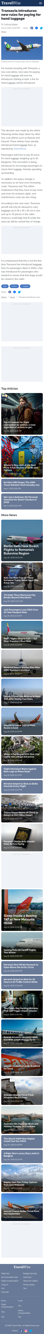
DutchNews (20, 148)
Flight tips (5, 1273)
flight (5, 286)
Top (24, 1288)
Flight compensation (10, 1281)
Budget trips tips (30, 1273)
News (3, 32)
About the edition (30, 1281)
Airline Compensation (24, 1312)
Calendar (5, 1292)
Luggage (25, 286)
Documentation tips (9, 1277)
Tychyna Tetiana (10, 24)
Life (2, 1288)
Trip (19, 1306)
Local (20, 1301)
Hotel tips (27, 1277)
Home (3, 297)
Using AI (4, 1285)
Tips (3, 1312)
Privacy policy (29, 1285)
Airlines (14, 286)
